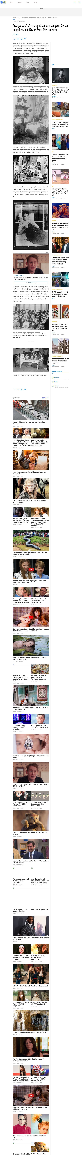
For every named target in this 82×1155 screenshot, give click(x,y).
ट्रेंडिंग (11, 2)
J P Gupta (15, 34)
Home (14, 17)
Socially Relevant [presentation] (57, 119)
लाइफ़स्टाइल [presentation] (54, 85)
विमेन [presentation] (53, 152)
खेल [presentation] (52, 186)
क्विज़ (28, 2)
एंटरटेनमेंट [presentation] (54, 220)
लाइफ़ (19, 17)
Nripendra (54, 96)
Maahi (53, 128)
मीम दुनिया (36, 2)
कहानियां (19, 2)
